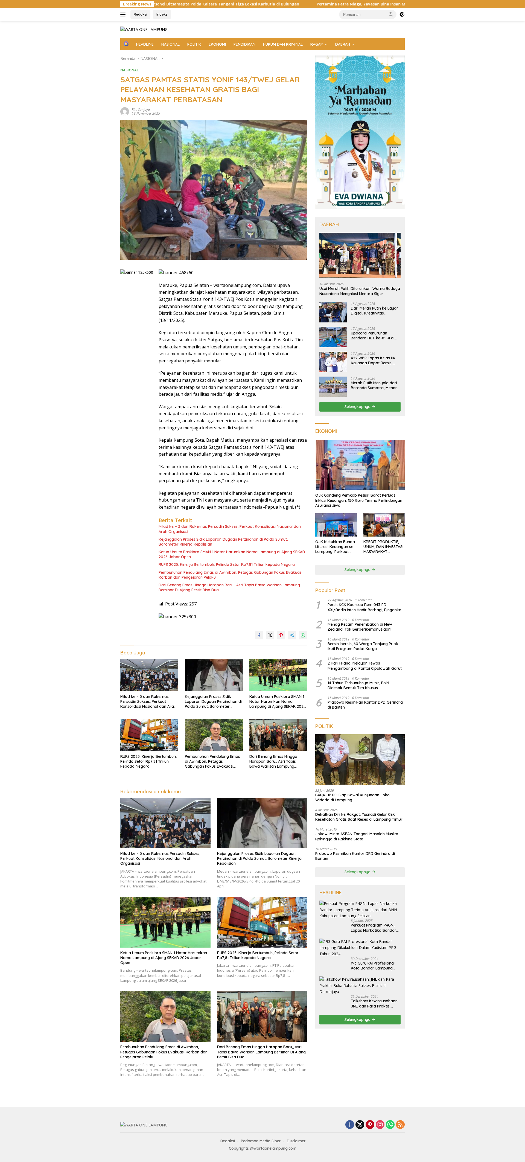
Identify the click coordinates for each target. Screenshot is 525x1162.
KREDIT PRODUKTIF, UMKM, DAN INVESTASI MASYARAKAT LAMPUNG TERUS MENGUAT (383, 546)
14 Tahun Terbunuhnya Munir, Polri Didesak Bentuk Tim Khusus (358, 685)
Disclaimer (296, 1140)
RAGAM (316, 44)
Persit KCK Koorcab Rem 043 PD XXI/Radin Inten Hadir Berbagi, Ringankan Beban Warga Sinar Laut (366, 607)
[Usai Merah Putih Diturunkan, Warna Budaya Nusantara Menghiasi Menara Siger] (360, 255)
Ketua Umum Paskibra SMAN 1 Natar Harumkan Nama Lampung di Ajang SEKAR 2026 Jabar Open (232, 554)
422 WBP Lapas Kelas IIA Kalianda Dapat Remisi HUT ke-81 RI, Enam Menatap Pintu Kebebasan (375, 360)
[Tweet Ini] (270, 635)
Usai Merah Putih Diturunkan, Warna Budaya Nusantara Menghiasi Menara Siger (359, 291)
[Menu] (124, 14)
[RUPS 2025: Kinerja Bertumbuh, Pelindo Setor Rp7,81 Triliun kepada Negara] (149, 735)
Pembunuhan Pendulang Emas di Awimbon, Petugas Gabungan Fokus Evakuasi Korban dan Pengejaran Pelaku (230, 575)
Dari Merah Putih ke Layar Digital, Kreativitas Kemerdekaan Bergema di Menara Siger (375, 311)
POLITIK (194, 44)
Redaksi (140, 14)
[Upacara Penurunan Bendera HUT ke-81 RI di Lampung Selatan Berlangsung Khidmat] (333, 337)
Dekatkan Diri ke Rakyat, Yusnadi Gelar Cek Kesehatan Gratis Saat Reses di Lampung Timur (358, 817)
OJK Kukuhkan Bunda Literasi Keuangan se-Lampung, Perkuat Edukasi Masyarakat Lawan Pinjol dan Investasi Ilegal (335, 546)
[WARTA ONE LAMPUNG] (144, 29)
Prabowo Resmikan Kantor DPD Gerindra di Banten (365, 705)
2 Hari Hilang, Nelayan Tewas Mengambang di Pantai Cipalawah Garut (365, 666)
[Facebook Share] (259, 635)
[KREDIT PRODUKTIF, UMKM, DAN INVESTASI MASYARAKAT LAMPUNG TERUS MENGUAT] (384, 525)
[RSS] (400, 1125)
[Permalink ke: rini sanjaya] (124, 111)
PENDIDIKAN (244, 44)
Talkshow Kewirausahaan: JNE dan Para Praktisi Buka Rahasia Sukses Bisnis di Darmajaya (374, 1003)
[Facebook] (349, 1125)
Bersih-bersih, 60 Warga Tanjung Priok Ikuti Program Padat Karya (363, 646)
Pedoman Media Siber (261, 1140)
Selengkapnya (358, 406)
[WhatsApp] (390, 1125)
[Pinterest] (370, 1125)
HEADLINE (145, 44)
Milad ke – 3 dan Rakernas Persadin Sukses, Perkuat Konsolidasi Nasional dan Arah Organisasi (230, 529)
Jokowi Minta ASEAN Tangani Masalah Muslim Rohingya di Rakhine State (356, 836)
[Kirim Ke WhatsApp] (303, 635)
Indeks (162, 14)
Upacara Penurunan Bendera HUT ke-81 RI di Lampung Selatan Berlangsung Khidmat (372, 335)
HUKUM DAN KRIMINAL (283, 44)
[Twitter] (359, 1125)
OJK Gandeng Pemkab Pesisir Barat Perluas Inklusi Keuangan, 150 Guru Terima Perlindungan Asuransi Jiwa (358, 500)
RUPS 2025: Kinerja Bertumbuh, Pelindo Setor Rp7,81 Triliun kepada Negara (227, 564)
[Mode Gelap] (402, 14)
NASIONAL (170, 44)
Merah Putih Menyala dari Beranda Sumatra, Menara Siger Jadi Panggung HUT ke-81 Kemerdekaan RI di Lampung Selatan (375, 385)
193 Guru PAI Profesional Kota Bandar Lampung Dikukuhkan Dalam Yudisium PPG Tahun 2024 (374, 966)
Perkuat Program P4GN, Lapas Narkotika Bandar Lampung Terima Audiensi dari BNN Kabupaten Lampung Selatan (374, 928)
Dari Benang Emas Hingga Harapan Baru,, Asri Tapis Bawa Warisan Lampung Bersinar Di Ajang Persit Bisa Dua (229, 587)
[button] (391, 14)
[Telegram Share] (292, 635)
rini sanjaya (141, 109)
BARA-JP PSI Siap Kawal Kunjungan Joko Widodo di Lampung (352, 797)
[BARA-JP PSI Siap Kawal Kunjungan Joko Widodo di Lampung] (360, 759)
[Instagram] (380, 1125)
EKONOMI (217, 44)
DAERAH (342, 44)
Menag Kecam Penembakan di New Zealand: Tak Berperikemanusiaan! (360, 627)
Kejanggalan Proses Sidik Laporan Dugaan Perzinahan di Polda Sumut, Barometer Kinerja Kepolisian (223, 542)
